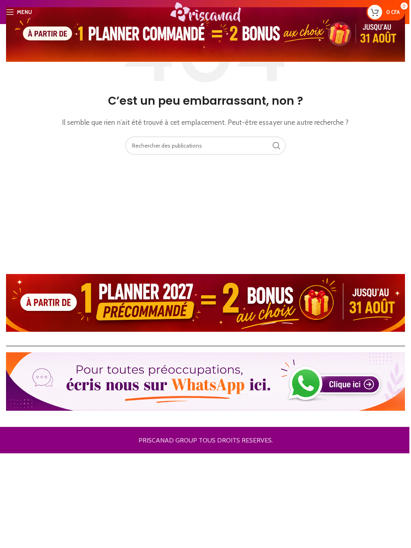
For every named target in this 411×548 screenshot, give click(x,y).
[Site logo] (205, 11)
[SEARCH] (276, 145)
